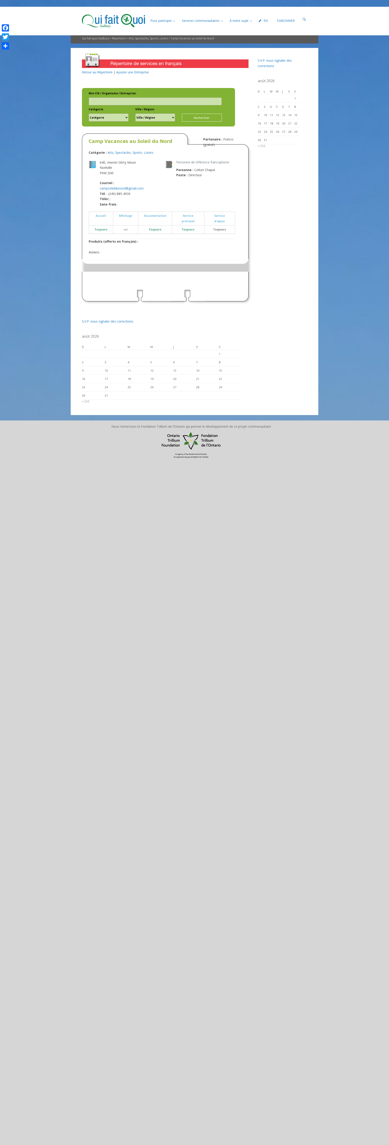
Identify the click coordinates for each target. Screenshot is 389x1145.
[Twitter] (5, 36)
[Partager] (5, 45)
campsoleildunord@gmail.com (122, 188)
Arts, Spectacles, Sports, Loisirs (148, 38)
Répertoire (119, 38)
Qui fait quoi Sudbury (95, 38)
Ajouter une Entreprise (132, 72)
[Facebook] (5, 27)
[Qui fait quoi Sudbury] (113, 21)
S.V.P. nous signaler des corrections (107, 321)
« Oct (86, 401)
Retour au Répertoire (97, 72)
